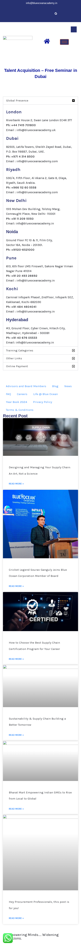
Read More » (16, 483)
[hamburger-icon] (64, 42)
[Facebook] (22, 13)
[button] (74, 29)
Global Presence (17, 100)
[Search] (74, 46)
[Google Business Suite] (56, 13)
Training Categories (19, 350)
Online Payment (17, 366)
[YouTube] (42, 13)
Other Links (14, 358)
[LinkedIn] (36, 13)
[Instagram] (49, 13)
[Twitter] (29, 13)
